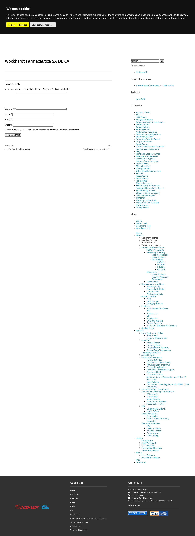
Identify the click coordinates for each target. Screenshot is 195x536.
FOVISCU (161, 267)
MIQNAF (161, 265)
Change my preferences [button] (42, 25)
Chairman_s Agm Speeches (148, 134)
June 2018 (140, 99)
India (149, 299)
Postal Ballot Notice (155, 404)
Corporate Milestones (151, 245)
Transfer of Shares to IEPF (147, 203)
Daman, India (153, 291)
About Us (140, 235)
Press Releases (148, 455)
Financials (145, 340)
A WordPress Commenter (147, 86)
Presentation (142, 176)
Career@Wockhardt (150, 450)
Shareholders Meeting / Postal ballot (157, 392)
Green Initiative (154, 428)
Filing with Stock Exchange (148, 154)
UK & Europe (152, 301)
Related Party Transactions (159, 350)
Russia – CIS (152, 313)
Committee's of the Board (148, 139)
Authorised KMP (154, 372)
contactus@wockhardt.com (141, 498)
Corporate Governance (151, 357)
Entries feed (141, 223)
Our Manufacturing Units (152, 284)
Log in (139, 221)
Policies (139, 173)
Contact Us (74, 514)
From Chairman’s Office (152, 333)
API (148, 311)
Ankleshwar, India (155, 294)
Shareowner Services (150, 423)
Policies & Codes (154, 360)
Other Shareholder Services (148, 171)
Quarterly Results (154, 345)
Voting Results (142, 208)
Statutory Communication (148, 193)
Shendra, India (153, 286)
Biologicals (152, 272)
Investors (140, 330)
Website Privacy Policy (79, 522)
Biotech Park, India (155, 289)
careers (139, 438)
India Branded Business (157, 309)
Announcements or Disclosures (150, 122)
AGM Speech (152, 335)
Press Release (142, 178)
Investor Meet (142, 164)
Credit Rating (142, 144)
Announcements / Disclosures (154, 389)
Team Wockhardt (148, 242)
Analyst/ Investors (149, 414)
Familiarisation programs (147, 149)
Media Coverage (143, 166)
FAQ (138, 151)
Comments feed (143, 226)
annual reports (143, 124)
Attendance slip (143, 129)
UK (148, 316)
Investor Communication (147, 161)
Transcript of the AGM (146, 200)
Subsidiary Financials (145, 195)
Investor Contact (154, 431)
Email (8, 119)
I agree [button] (11, 25)
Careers (73, 502)
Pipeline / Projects (160, 255)
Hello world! (141, 72)
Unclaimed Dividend (156, 409)
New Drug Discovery (156, 252)
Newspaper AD (143, 168)
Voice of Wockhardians (151, 448)
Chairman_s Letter (144, 137)
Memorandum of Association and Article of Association (166, 378)
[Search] (162, 61)
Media (139, 453)
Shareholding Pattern (145, 190)
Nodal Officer (153, 411)
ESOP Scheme (153, 382)
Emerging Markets (155, 304)
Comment (10, 109)
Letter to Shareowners (157, 338)
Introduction (147, 440)
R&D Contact (152, 282)
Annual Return (142, 127)
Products (145, 306)
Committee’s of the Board (158, 362)
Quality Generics (154, 323)
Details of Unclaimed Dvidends (150, 146)
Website (8, 125)
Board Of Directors (149, 240)
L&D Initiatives (148, 445)
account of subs (143, 112)
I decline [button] (23, 25)
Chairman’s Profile (149, 238)
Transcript (140, 198)
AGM (138, 115)
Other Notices (153, 433)
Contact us (141, 462)
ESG (138, 460)
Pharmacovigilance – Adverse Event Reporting (88, 518)
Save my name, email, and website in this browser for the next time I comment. (43, 130)
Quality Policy (147, 328)
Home (139, 233)
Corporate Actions (144, 142)
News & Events (158, 257)
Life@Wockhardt (148, 443)
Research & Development (152, 247)
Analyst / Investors (144, 120)
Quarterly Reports (144, 183)
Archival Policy (76, 526)
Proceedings (141, 181)
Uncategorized (142, 205)
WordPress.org (143, 228)
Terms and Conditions (79, 530)
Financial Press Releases (147, 156)
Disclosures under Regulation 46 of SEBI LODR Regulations (168, 386)
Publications (157, 260)
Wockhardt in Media (150, 458)
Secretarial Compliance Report (150, 188)
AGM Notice (141, 117)
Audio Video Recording (146, 132)
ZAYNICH (161, 262)
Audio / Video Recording (158, 418)
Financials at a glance (145, 159)
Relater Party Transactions (148, 185)
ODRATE (161, 269)
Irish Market (152, 318)
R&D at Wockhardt (155, 250)
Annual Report (153, 343)
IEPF (143, 406)
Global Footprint (148, 296)
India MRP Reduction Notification (162, 326)
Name (8, 114)
